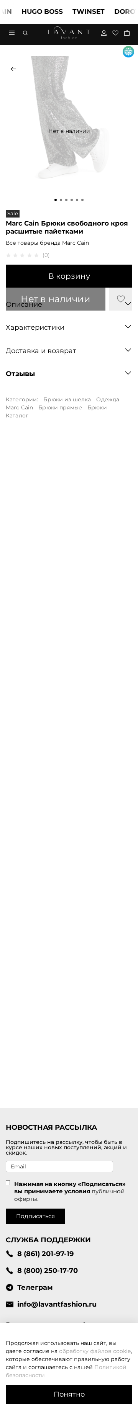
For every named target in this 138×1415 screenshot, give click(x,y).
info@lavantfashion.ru (57, 1304)
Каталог (17, 415)
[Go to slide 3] (66, 200)
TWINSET (83, 11)
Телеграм (35, 1287)
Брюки (97, 407)
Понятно (69, 1394)
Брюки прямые (60, 407)
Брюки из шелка (67, 399)
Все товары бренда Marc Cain (47, 242)
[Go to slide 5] (77, 200)
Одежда (107, 399)
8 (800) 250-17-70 (47, 1270)
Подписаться (35, 1216)
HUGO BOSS (37, 11)
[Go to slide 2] (61, 200)
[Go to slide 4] (72, 200)
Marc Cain (19, 407)
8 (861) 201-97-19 (45, 1253)
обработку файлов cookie (95, 1351)
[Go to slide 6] (82, 200)
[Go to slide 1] (55, 200)
